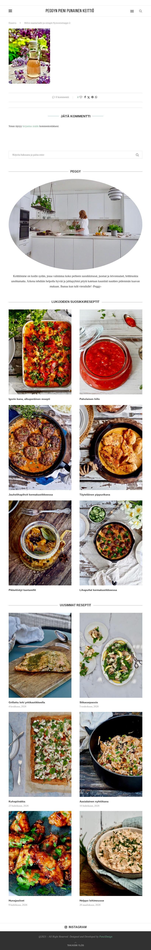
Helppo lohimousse (92, 900)
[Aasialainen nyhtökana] (111, 754)
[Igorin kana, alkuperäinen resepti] (40, 351)
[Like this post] (81, 97)
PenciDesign (105, 936)
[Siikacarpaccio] (111, 655)
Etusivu (12, 23)
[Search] (140, 11)
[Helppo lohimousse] (111, 853)
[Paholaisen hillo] (111, 351)
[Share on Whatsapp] (96, 97)
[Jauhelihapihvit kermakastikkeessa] (40, 447)
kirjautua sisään (31, 126)
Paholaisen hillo (90, 399)
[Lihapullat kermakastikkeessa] (111, 542)
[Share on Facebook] (85, 97)
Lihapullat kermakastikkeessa (98, 590)
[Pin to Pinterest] (92, 97)
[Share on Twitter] (88, 97)
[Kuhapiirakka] (40, 754)
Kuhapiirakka (17, 801)
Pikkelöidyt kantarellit (22, 590)
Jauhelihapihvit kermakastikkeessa (31, 494)
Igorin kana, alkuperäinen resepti (29, 399)
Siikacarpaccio (89, 702)
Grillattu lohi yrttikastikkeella (27, 702)
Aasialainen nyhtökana (94, 801)
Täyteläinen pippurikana (95, 494)
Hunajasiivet (16, 900)
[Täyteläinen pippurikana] (111, 447)
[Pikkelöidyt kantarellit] (40, 542)
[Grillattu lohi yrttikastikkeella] (40, 655)
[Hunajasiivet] (40, 853)
